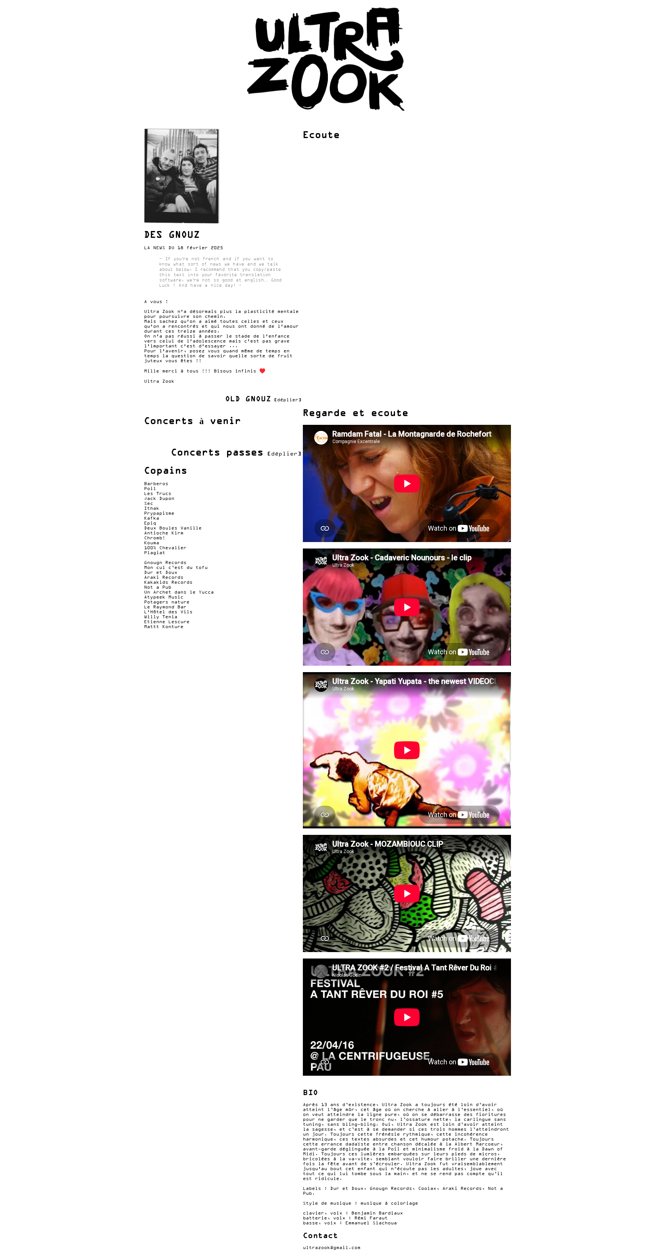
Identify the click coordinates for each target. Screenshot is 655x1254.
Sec (148, 503)
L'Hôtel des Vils (168, 611)
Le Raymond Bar (165, 606)
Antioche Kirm (163, 532)
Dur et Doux (160, 572)
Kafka (151, 517)
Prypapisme (159, 513)
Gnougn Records (165, 562)
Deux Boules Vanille (173, 527)
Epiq (150, 522)
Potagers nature (167, 601)
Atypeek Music (163, 596)
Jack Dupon (159, 498)
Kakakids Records (168, 582)
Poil (150, 488)
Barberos (156, 483)
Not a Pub (157, 587)
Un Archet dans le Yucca (179, 591)
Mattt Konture (163, 626)
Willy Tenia (160, 616)
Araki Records (163, 577)
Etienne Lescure (167, 621)
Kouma (151, 542)
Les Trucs (157, 493)
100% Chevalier (165, 547)
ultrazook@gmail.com (331, 1247)
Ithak (151, 508)
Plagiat (154, 552)
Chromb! (154, 537)
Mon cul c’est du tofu (176, 567)
